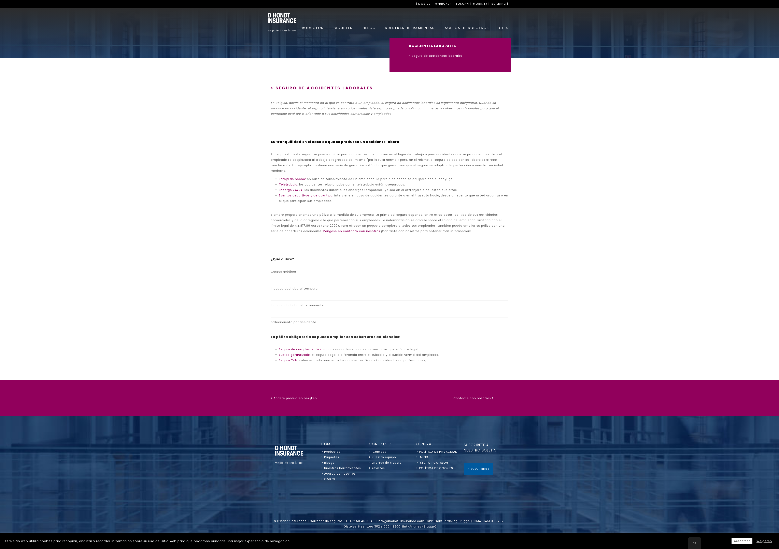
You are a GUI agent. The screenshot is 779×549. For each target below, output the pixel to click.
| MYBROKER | (443, 4)
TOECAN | (463, 4)
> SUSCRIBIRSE (478, 469)
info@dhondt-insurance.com (401, 521)
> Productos (330, 452)
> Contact (378, 452)
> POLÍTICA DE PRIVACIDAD (436, 452)
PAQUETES (342, 28)
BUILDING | (500, 4)
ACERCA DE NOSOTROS (467, 28)
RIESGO (369, 28)
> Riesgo (328, 463)
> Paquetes (330, 457)
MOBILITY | (481, 4)
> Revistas (377, 468)
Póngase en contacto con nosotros (351, 231)
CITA (503, 28)
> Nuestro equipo (382, 457)
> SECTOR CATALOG (432, 463)
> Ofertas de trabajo (385, 463)
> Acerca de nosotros (338, 474)
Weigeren (764, 541)
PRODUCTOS (311, 28)
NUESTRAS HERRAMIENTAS (410, 28)
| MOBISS (423, 4)
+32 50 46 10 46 (362, 521)
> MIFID (422, 457)
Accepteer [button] (742, 541)
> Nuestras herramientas (341, 468)
